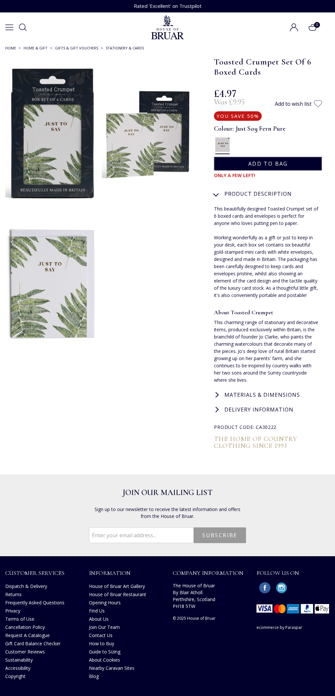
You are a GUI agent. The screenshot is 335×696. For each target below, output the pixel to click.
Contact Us (101, 635)
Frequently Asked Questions (34, 602)
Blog (94, 676)
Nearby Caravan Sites (111, 668)
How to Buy (101, 643)
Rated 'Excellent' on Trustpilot (168, 6)
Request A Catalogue (27, 635)
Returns (13, 594)
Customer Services (34, 573)
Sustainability (19, 660)
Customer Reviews (25, 652)
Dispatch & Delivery (26, 586)
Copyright (15, 676)
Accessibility (17, 668)
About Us (99, 619)
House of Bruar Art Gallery (117, 586)
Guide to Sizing (104, 652)
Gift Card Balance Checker (33, 643)
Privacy (12, 611)
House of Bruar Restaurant (117, 594)
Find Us (97, 611)
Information (110, 573)
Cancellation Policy (25, 627)
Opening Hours (105, 602)
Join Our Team (104, 627)
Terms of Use (19, 619)
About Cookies (104, 660)
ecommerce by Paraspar (279, 627)
